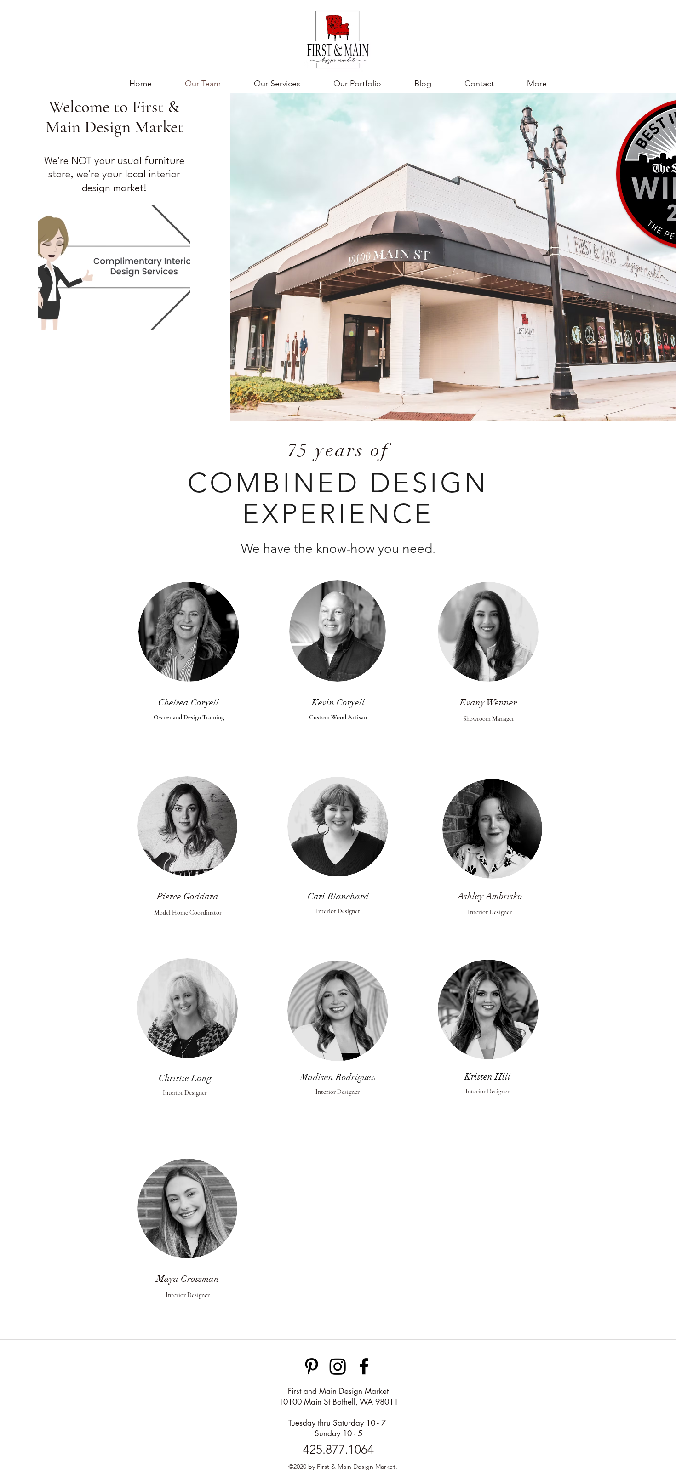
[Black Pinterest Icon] (311, 1366)
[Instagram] (338, 1366)
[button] (536, 83)
